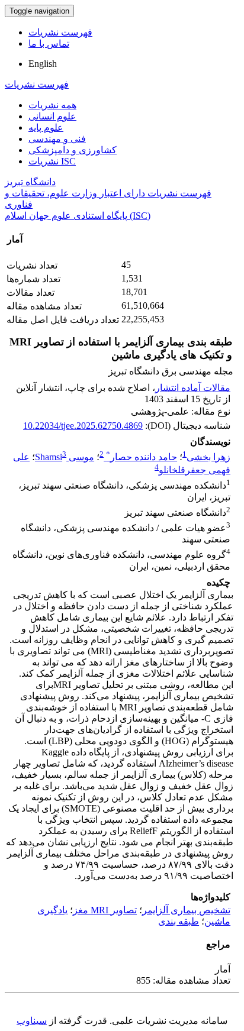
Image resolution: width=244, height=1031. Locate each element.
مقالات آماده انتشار (192, 388)
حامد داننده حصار (141, 457)
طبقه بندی (178, 921)
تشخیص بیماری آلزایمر (186, 910)
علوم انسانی (52, 116)
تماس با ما (48, 43)
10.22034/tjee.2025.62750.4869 (83, 426)
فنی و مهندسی (57, 139)
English (42, 64)
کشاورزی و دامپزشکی (72, 150)
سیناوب (32, 1021)
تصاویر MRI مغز (105, 910)
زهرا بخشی (208, 457)
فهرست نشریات (60, 32)
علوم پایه (45, 127)
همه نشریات (52, 105)
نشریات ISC (52, 161)
